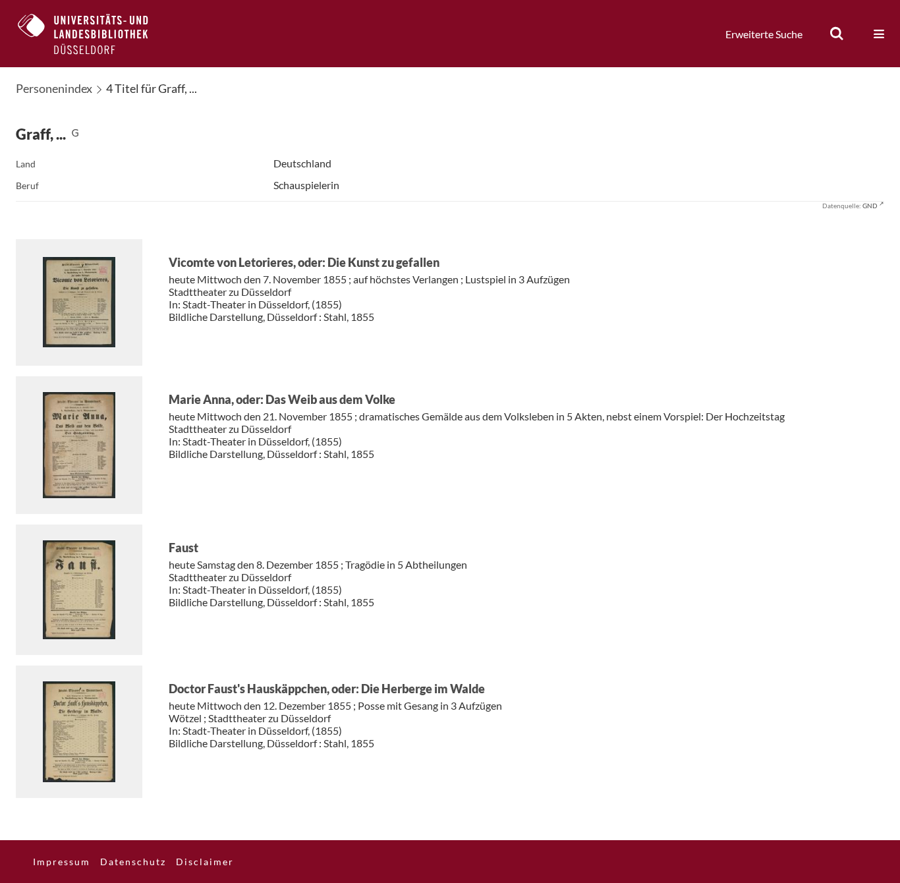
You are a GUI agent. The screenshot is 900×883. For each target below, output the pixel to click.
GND (870, 206)
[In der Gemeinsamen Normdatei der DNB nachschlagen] (75, 134)
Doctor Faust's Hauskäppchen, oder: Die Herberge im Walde (327, 688)
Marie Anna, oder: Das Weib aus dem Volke (282, 399)
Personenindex (54, 88)
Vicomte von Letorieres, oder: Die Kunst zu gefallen (304, 262)
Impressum (61, 861)
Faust (183, 547)
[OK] (837, 33)
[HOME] (93, 33)
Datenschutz (133, 861)
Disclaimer (205, 861)
